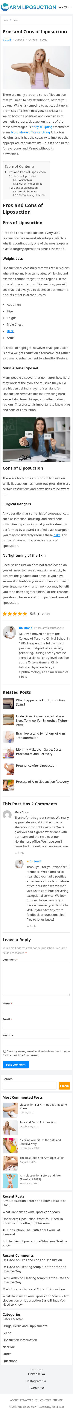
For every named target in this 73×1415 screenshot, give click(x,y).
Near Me (9, 1347)
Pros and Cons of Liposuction (27, 172)
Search (8, 1079)
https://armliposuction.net (49, 627)
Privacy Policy (29, 1400)
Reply (21, 853)
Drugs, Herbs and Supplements (25, 1326)
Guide (16, 20)
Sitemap (58, 1400)
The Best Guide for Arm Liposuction (42, 1158)
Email (7, 1019)
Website (8, 1035)
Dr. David (20, 39)
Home (6, 20)
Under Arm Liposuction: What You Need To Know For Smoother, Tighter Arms (42, 720)
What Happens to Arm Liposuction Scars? (32, 1212)
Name (8, 1003)
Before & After (13, 1319)
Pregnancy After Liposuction (36, 765)
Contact (45, 1400)
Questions (10, 1361)
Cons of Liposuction (26, 187)
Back (10, 331)
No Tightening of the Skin (32, 195)
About (14, 1400)
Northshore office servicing (30, 132)
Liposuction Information (20, 1340)
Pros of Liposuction (25, 176)
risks (57, 535)
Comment (10, 959)
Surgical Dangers (28, 191)
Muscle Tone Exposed (30, 183)
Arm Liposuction (27, 1406)
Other (7, 1354)
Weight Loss (25, 180)
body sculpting (42, 127)
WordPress (58, 1406)
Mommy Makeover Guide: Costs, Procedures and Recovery (39, 751)
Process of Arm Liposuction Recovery (42, 782)
